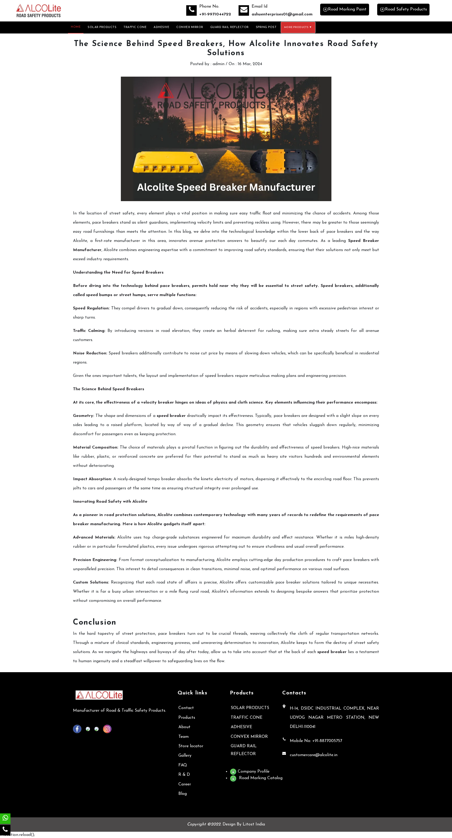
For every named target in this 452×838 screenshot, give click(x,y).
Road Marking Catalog (260, 778)
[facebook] (78, 729)
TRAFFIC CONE (134, 27)
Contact (186, 708)
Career (184, 784)
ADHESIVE (161, 27)
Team (183, 737)
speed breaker (171, 416)
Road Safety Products (406, 9)
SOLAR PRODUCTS (102, 27)
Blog (182, 794)
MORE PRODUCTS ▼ (298, 27)
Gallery (184, 756)
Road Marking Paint (347, 9)
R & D (184, 775)
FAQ (182, 765)
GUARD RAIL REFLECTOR (229, 27)
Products (186, 718)
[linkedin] (89, 729)
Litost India (254, 824)
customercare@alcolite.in (313, 755)
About (184, 727)
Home (76, 27)
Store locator (190, 746)
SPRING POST (266, 27)
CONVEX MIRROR (189, 27)
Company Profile (252, 771)
